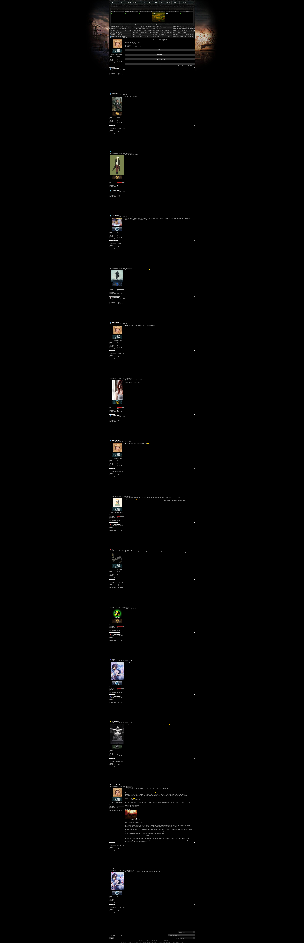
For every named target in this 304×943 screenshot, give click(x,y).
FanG (153, 940)
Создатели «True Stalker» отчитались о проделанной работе (188, 36)
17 (117, 629)
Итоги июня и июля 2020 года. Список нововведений (145, 30)
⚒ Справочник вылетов (117, 34)
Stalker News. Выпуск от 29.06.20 (181, 32)
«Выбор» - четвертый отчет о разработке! (183, 28)
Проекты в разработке (122, 932)
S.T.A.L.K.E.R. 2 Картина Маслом (140, 28)
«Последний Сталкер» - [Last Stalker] (162, 36)
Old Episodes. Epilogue (134, 932)
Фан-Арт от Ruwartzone (138, 34)
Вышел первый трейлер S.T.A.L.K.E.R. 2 (183, 26)
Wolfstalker (144, 940)
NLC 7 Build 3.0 (157, 28)
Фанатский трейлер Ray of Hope (140, 36)
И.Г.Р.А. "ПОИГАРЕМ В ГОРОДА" (119, 28)
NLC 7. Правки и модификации (119, 36)
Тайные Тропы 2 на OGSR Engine (119, 26)
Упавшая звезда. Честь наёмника (161, 30)
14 (133, 786)
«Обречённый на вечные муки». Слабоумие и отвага (145, 32)
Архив (114, 932)
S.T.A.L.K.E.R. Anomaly (117, 32)
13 (131, 722)
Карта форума (168, 942)
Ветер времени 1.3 (158, 26)
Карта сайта (161, 942)
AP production (159, 940)
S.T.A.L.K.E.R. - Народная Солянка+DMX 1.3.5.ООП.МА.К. (166, 32)
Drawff (126, 325)
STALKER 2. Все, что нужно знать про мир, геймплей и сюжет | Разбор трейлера (151, 26)
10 (131, 550)
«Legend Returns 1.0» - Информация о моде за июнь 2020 (187, 34)
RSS (174, 942)
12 (117, 185)
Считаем (114, 30)
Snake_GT (127, 443)
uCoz (182, 942)
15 (133, 870)
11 (131, 607)
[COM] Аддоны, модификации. (160, 34)
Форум (110, 30)
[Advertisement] (160, 82)
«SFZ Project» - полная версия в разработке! (184, 30)
